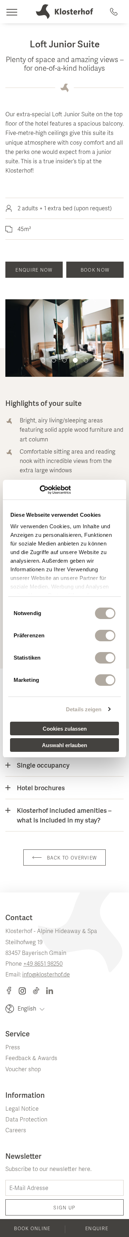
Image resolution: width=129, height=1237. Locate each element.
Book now (95, 270)
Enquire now (33, 270)
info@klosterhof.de (46, 975)
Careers (15, 1130)
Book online (32, 1229)
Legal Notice (22, 1109)
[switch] (105, 635)
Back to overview (72, 858)
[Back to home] (64, 11)
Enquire (96, 1229)
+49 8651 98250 (43, 964)
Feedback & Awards (31, 1058)
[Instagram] (25, 990)
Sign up (64, 1208)
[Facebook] (11, 990)
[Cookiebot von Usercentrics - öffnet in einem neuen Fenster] (39, 490)
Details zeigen (83, 709)
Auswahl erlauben (64, 745)
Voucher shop (23, 1069)
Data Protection (26, 1120)
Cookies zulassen (65, 729)
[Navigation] (11, 11)
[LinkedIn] (49, 990)
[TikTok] (39, 990)
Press (12, 1047)
